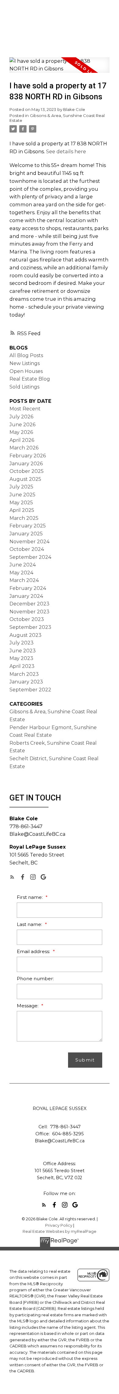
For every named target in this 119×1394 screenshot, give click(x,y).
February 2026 (27, 456)
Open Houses (26, 371)
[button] (12, 877)
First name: (30, 897)
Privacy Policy (58, 1225)
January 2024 (26, 596)
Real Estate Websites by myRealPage (59, 1231)
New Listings (24, 363)
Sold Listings (24, 387)
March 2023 (24, 674)
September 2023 (30, 627)
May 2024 (21, 573)
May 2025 (21, 502)
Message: (28, 1006)
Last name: (30, 924)
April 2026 (21, 440)
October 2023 (26, 619)
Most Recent (25, 409)
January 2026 (26, 463)
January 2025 (26, 534)
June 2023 (22, 651)
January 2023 (26, 682)
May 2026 (21, 432)
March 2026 (23, 448)
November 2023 (29, 612)
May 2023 (21, 658)
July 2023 (21, 643)
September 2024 (30, 557)
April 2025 (21, 510)
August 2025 (25, 479)
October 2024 (26, 549)
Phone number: (35, 978)
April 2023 (21, 666)
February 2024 (27, 588)
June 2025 (22, 495)
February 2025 (27, 526)
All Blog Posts (26, 355)
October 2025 (26, 471)
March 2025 (23, 518)
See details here (66, 151)
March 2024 (24, 580)
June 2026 (22, 424)
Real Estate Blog (29, 379)
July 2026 (21, 417)
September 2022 (30, 690)
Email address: (34, 951)
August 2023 (25, 635)
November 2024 (29, 541)
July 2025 (21, 487)
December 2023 (29, 604)
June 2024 (22, 565)
